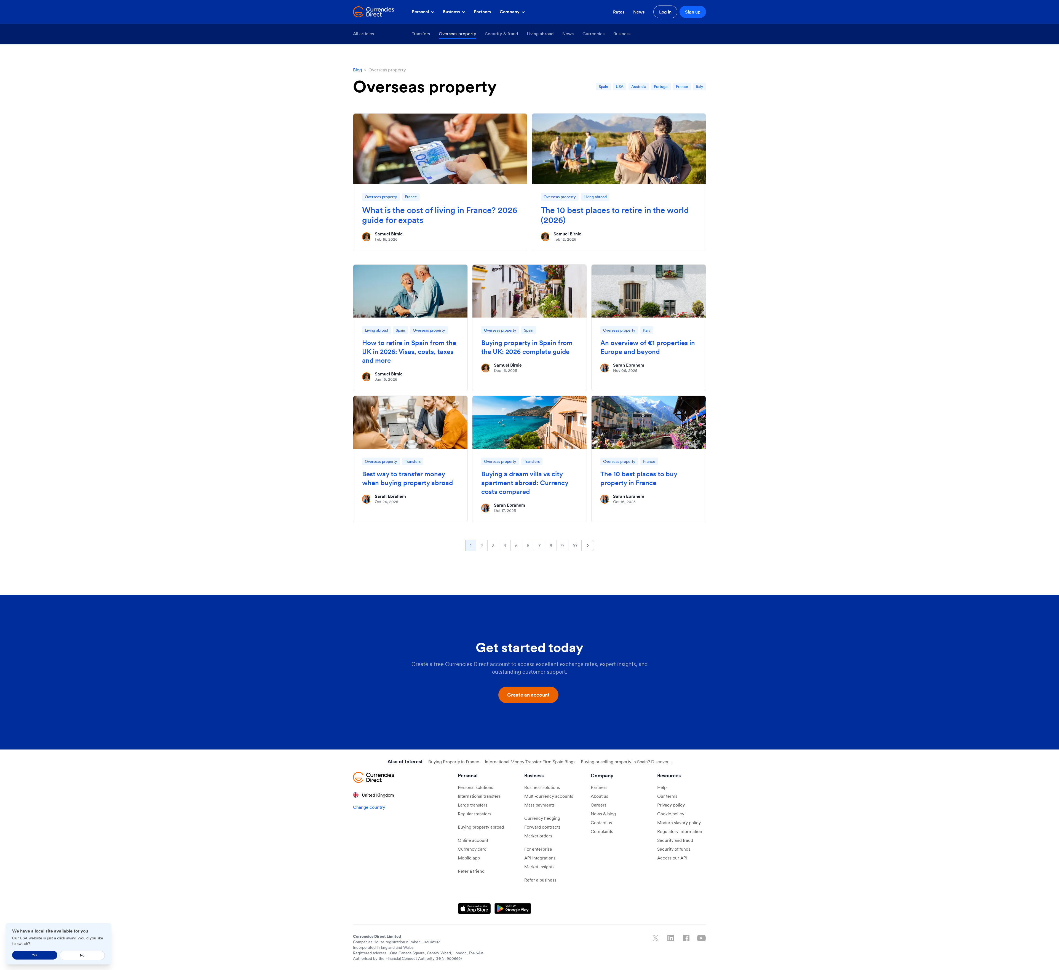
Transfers (421, 33)
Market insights (539, 866)
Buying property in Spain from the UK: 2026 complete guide (527, 347)
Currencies (593, 33)
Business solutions (542, 787)
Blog (357, 69)
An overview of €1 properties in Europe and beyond (647, 347)
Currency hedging (542, 818)
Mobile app (469, 858)
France (682, 86)
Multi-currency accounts (548, 796)
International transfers (479, 796)
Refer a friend (471, 871)
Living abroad (540, 33)
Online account (473, 840)
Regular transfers (474, 813)
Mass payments (539, 805)
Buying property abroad (481, 827)
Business (452, 11)
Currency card (472, 849)
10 (575, 545)
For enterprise (538, 849)
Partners (482, 11)
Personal (421, 11)
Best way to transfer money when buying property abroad (407, 478)
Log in (665, 12)
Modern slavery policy (679, 822)
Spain (603, 86)
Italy (699, 86)
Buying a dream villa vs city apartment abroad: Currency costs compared (524, 483)
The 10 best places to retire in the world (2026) (615, 215)
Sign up (692, 12)
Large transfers (472, 805)
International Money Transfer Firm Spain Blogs (530, 761)
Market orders (538, 836)
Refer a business (540, 880)
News (639, 12)
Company (510, 11)
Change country (369, 807)
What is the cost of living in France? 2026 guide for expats (439, 215)
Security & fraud (501, 33)
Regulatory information (679, 831)
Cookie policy (670, 813)
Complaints (602, 831)
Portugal (661, 86)
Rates (618, 12)
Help (662, 787)
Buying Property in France (453, 761)
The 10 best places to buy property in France (638, 478)
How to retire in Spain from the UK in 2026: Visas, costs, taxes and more (409, 351)
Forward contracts (542, 827)
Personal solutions (475, 787)
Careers (598, 805)
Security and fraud (675, 840)
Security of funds (673, 849)
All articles (363, 33)
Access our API (672, 858)
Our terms (667, 796)
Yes (35, 955)
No (82, 955)
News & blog (603, 813)
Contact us (601, 822)
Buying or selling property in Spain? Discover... (626, 761)
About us (599, 796)
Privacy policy (671, 805)
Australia (638, 86)
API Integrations (539, 858)
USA (620, 86)
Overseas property (457, 33)
